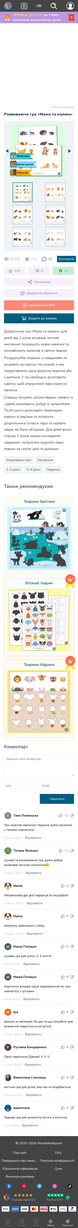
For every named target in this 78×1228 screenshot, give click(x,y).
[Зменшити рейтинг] (72, 816)
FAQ (58, 1153)
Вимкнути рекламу (20, 1176)
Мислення (45, 460)
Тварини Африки (39, 665)
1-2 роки (13, 469)
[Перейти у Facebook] (8, 1187)
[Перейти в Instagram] (54, 1187)
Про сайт (20, 1153)
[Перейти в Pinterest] (24, 1187)
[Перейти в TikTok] (69, 1187)
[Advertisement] (39, 65)
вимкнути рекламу (63, 107)
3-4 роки (33, 469)
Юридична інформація (19, 1168)
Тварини (53, 469)
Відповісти (33, 838)
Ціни (58, 1168)
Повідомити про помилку (21, 1161)
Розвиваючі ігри (18, 460)
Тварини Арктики (39, 502)
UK (39, 5)
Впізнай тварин (39, 583)
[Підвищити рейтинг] (61, 816)
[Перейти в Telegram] (39, 1187)
